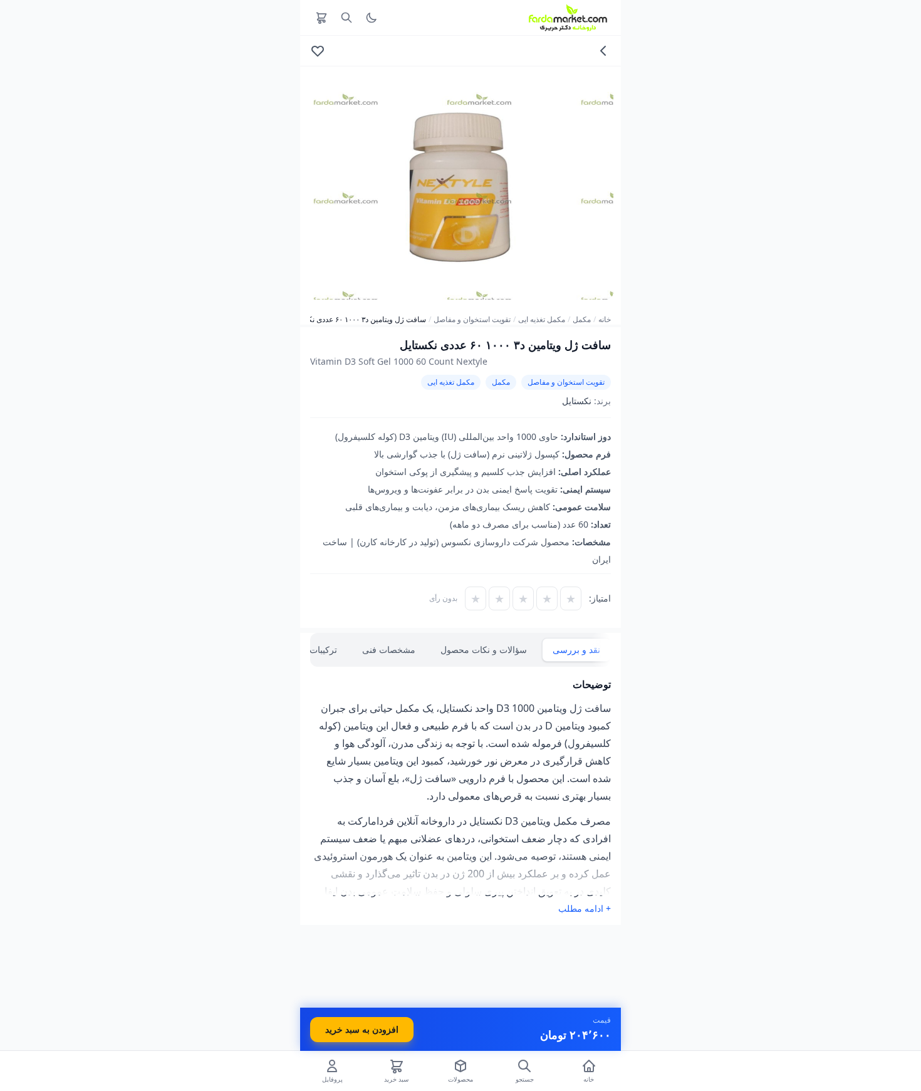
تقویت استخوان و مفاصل (472, 320)
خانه (604, 320)
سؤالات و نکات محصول (483, 649)
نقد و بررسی (576, 649)
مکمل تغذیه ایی (541, 320)
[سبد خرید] (321, 17)
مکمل (582, 320)
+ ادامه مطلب (584, 908)
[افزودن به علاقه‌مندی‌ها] (317, 50)
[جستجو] (346, 17)
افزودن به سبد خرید (361, 1029)
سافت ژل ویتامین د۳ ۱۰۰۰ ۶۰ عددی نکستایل (357, 320)
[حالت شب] (371, 17)
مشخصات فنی (388, 649)
